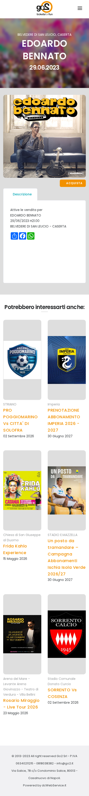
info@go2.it (65, 763)
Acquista (74, 183)
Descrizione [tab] (22, 194)
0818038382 (45, 763)
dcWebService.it (54, 785)
